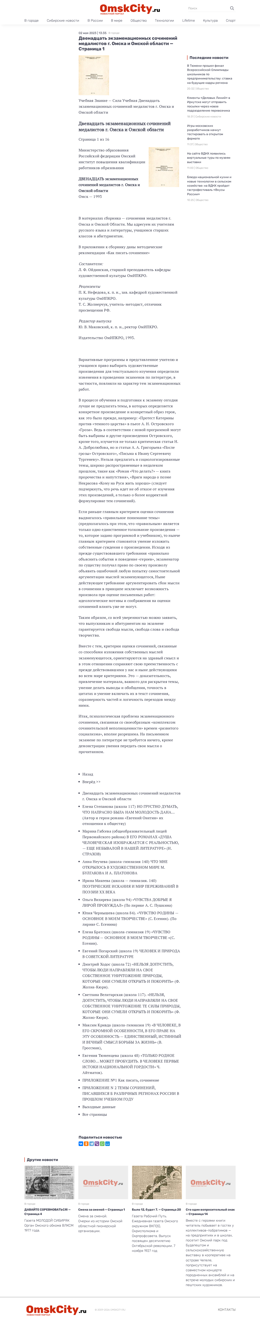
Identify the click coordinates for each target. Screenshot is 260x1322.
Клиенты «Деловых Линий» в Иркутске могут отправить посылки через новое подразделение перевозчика (208, 104)
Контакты (227, 1310)
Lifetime (188, 20)
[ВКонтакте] (81, 1143)
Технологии (164, 20)
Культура (210, 20)
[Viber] (97, 1143)
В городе (31, 20)
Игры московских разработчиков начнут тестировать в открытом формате (205, 132)
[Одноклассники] (86, 1143)
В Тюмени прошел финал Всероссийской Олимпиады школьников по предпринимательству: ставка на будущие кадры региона (209, 74)
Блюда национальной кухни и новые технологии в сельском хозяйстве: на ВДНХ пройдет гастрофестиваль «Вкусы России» (209, 185)
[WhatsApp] (102, 1143)
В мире (116, 20)
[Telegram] (91, 1143)
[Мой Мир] (107, 1143)
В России (95, 20)
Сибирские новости (63, 20)
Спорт (231, 20)
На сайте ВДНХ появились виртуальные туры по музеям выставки (208, 158)
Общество (139, 20)
